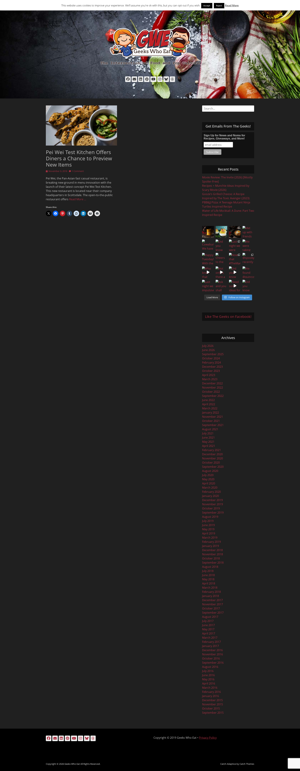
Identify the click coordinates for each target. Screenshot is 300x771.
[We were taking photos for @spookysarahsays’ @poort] (248, 245)
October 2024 (211, 358)
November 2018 (212, 554)
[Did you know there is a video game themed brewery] (235, 272)
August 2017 (210, 617)
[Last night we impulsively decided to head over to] (208, 286)
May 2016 (208, 679)
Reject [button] (219, 5)
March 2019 (209, 537)
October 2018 (211, 558)
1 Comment (78, 171)
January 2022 (210, 412)
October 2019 (211, 508)
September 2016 (213, 663)
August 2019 (210, 517)
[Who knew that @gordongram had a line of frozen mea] (208, 272)
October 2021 (211, 421)
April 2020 (208, 483)
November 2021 (212, 417)
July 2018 (208, 571)
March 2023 (209, 379)
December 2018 (212, 550)
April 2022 (208, 404)
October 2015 (211, 708)
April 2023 (208, 375)
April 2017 (208, 633)
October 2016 (211, 658)
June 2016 (208, 675)
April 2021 (208, 446)
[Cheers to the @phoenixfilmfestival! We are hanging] (221, 259)
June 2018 (208, 575)
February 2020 (211, 492)
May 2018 (208, 579)
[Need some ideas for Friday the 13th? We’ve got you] (235, 286)
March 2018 (209, 587)
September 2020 (213, 467)
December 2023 (212, 367)
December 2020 (212, 454)
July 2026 (208, 346)
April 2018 (208, 583)
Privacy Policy (208, 738)
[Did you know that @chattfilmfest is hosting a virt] (248, 286)
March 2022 (209, 408)
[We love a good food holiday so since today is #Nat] (221, 232)
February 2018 (211, 592)
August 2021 (210, 429)
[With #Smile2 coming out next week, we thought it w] (208, 232)
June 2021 (208, 437)
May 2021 (208, 442)
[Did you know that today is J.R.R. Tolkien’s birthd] (221, 245)
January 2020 (210, 496)
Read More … (77, 199)
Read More (232, 5)
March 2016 (209, 688)
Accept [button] (206, 5)
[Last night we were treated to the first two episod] (235, 245)
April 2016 (208, 683)
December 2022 (212, 383)
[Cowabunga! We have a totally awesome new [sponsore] (208, 245)
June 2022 (208, 400)
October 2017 (211, 608)
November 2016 (212, 654)
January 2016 (210, 696)
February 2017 (211, 642)
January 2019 (210, 546)
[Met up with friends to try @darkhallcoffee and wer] (248, 232)
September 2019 (213, 512)
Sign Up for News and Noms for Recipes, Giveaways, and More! (224, 137)
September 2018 (213, 562)
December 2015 (212, 700)
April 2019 (208, 533)
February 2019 (211, 542)
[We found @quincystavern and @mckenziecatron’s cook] (248, 272)
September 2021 (213, 425)
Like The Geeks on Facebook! (228, 316)
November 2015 (212, 704)
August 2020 (210, 471)
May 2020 (208, 479)
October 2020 (211, 462)
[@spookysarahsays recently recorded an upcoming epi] (248, 259)
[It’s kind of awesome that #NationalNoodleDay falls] (235, 232)
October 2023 (211, 371)
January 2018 (210, 596)
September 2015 (213, 713)
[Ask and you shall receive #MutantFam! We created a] (221, 286)
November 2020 (212, 458)
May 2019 (208, 529)
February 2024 (211, 362)
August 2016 (210, 667)
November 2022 (212, 387)
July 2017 (208, 621)
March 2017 (209, 638)
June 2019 (208, 525)
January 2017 (210, 646)
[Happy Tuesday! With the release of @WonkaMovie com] (208, 259)
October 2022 (211, 392)
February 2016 (211, 692)
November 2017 (212, 604)
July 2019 (208, 521)
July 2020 (208, 475)
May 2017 (208, 629)
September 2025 (213, 354)
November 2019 (212, 504)
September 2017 (213, 613)
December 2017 (212, 600)
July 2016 (208, 671)
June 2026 (208, 350)
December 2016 (212, 650)
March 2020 (209, 487)
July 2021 (208, 433)
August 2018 (210, 567)
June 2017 (208, 625)
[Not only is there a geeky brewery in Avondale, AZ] (221, 272)
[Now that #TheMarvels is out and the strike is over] (235, 259)
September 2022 (213, 396)
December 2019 (212, 500)
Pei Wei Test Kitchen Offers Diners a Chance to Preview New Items (79, 158)
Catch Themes (247, 763)
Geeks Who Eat (72, 763)
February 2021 (211, 450)
